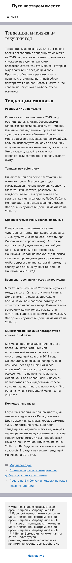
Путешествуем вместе (36, 5)
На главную (36, 555)
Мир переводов (20, 465)
